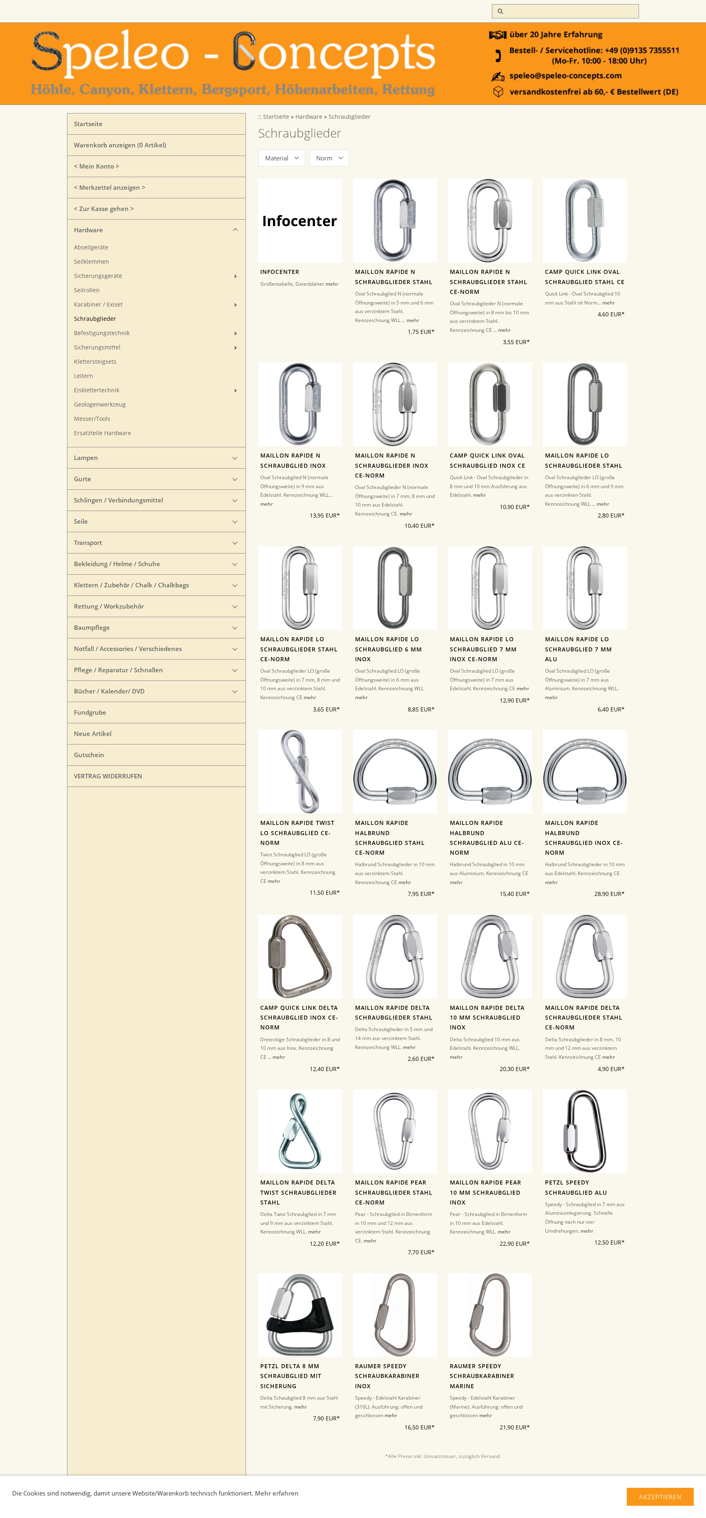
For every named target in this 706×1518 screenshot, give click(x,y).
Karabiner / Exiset (98, 304)
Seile (81, 521)
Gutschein (89, 755)
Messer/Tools (92, 418)
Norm (324, 158)
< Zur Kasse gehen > (104, 208)
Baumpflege (92, 627)
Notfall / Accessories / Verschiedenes (128, 649)
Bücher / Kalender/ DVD (109, 691)
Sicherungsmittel (97, 347)
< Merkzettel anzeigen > (109, 187)
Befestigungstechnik (102, 333)
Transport (88, 542)
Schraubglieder (95, 318)
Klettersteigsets (95, 361)
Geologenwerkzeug (100, 404)
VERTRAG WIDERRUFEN (108, 776)
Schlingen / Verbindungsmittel (118, 500)
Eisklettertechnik (96, 390)
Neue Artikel (93, 733)
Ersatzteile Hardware (102, 433)
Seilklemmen (91, 261)
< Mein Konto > (96, 166)
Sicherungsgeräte (98, 276)
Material (276, 158)
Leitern (83, 376)
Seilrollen (87, 290)
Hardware (88, 230)
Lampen (86, 457)
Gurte (82, 479)
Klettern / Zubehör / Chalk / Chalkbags (131, 585)
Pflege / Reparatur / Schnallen (118, 670)
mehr (332, 283)
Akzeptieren (660, 1497)
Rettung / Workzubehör (109, 606)
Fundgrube (90, 712)
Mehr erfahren (277, 1493)
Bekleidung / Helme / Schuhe (117, 564)
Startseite (88, 124)
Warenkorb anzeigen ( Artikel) (120, 145)
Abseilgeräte (91, 247)
